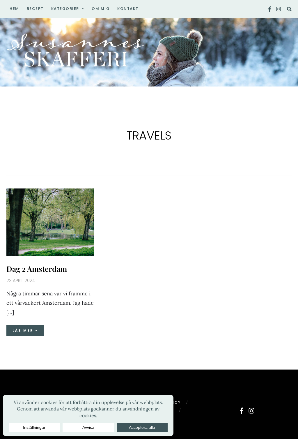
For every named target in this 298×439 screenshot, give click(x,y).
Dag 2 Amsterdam (36, 269)
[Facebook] (269, 9)
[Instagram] (278, 9)
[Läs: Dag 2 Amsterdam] (50, 221)
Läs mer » (27, 329)
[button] (81, 8)
